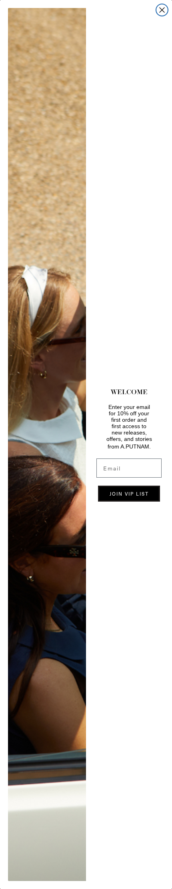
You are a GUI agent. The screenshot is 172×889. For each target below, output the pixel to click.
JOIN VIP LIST (129, 493)
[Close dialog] (162, 10)
